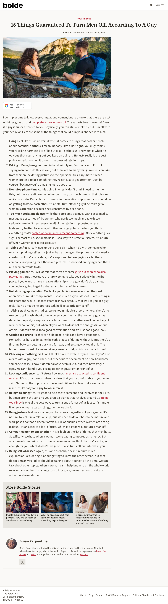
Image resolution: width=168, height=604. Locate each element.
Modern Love (84, 18)
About (83, 595)
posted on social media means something (58, 233)
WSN (33, 554)
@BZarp (84, 554)
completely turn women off (49, 122)
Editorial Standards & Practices (148, 595)
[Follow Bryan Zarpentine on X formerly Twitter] (22, 562)
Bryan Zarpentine (75, 32)
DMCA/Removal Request (118, 595)
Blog (91, 595)
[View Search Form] (151, 5)
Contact (100, 595)
